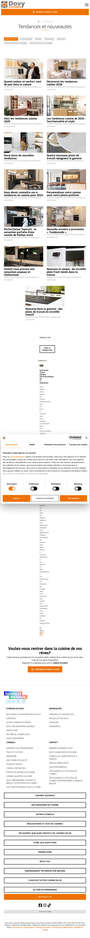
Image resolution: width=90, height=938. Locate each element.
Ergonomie (11, 756)
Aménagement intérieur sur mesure (45, 871)
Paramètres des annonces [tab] (55, 445)
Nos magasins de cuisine (45, 805)
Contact (53, 742)
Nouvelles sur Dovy (58, 718)
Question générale (58, 767)
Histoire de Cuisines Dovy (18, 734)
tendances (49, 39)
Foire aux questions (45, 842)
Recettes (45, 861)
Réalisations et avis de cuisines (45, 824)
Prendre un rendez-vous (61, 748)
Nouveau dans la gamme (16, 43)
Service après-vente (59, 763)
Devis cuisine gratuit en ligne (62, 752)
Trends (38, 39)
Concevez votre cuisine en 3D (45, 880)
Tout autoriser (73, 498)
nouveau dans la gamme (41, 43)
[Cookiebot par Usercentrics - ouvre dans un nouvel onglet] (71, 438)
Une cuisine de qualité (16, 760)
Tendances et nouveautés (61, 714)
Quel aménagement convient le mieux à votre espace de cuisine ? (22, 781)
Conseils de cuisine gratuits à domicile (63, 757)
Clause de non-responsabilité (23, 927)
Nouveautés (49, 21)
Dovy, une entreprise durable (20, 726)
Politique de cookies (43, 927)
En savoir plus (42, 631)
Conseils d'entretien (15, 768)
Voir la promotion (47, 349)
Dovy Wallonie (45, 912)
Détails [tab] (32, 445)
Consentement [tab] (11, 445)
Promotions (45, 852)
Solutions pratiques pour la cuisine (23, 787)
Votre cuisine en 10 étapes (18, 722)
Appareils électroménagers (19, 748)
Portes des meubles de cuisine (20, 772)
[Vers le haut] (82, 932)
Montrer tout (11, 39)
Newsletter (46, 897)
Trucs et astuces (14, 752)
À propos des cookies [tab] (78, 445)
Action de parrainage (45, 890)
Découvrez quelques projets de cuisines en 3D (45, 833)
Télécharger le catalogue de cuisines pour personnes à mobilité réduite (65, 781)
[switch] (34, 488)
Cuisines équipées (45, 795)
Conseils (10, 742)
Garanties (11, 718)
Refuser (16, 498)
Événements (55, 726)
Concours (53, 722)
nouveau (61, 39)
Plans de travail (14, 764)
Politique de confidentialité (62, 927)
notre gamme (26, 39)
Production (11, 730)
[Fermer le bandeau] (86, 438)
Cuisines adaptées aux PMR (19, 776)
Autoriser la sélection (45, 498)
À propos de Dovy (15, 708)
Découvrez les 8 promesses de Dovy (23, 714)
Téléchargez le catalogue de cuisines (63, 772)
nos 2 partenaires (17, 457)
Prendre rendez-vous (47, 12)
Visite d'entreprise (15, 738)
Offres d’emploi (45, 814)
